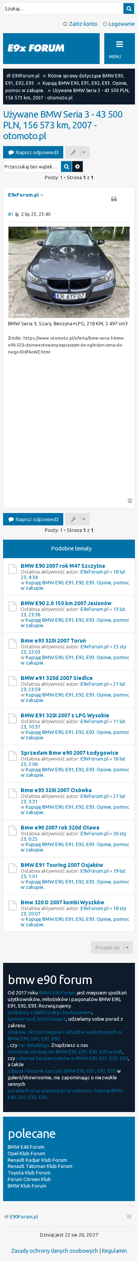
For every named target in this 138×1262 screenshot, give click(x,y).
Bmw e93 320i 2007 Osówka (56, 790)
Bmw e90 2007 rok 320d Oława (60, 828)
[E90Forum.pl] (42, 48)
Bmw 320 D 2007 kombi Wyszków (62, 902)
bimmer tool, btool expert (37, 1018)
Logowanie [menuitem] (122, 24)
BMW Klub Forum (27, 1185)
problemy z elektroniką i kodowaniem (50, 1012)
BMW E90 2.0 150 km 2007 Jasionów (66, 603)
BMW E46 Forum (26, 1146)
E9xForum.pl (23, 194)
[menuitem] (54, 1250)
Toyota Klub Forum (29, 1172)
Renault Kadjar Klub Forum (37, 1160)
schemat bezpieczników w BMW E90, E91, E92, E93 (72, 1058)
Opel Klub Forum (26, 1153)
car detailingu (33, 1045)
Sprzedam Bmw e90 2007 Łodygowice (69, 753)
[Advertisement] (69, 428)
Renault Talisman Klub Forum (40, 1166)
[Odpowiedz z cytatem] (114, 199)
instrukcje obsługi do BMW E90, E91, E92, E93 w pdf (65, 1051)
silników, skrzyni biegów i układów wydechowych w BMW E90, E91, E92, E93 (65, 1035)
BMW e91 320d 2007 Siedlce (57, 678)
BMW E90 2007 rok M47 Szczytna (63, 566)
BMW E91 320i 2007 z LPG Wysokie (65, 715)
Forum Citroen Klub (29, 1179)
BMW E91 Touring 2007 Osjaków (62, 865)
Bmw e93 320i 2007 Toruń (53, 641)
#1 (11, 214)
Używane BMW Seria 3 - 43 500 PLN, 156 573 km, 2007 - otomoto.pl (63, 125)
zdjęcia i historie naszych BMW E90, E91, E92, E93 (62, 1071)
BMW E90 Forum (57, 992)
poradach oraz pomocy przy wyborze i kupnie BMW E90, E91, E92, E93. (65, 1094)
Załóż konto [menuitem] (83, 24)
